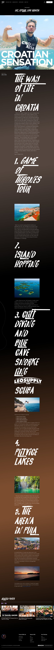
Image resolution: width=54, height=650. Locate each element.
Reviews (31, 640)
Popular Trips (21, 636)
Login (45, 2)
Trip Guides (20, 640)
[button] (2, 603)
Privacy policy (43, 640)
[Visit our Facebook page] (38, 645)
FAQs (42, 636)
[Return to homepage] (3, 2)
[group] (9, 613)
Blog (30, 636)
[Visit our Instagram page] (39, 645)
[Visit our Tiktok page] (43, 645)
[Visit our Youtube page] (41, 645)
